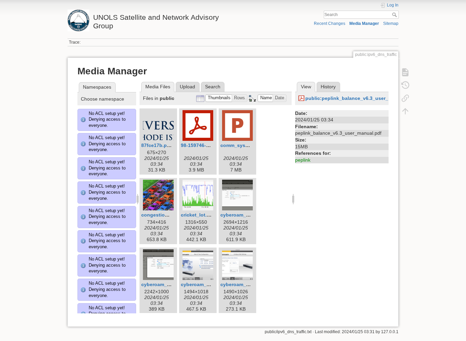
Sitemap (390, 23)
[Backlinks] (405, 98)
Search (395, 14)
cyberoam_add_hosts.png (250, 215)
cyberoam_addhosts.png (170, 284)
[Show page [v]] (405, 72)
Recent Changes (329, 23)
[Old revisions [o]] (405, 85)
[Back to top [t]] (405, 111)
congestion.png (159, 215)
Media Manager (364, 23)
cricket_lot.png (198, 215)
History (328, 86)
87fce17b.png (157, 145)
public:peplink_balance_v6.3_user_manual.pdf (359, 98)
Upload (187, 86)
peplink (302, 160)
